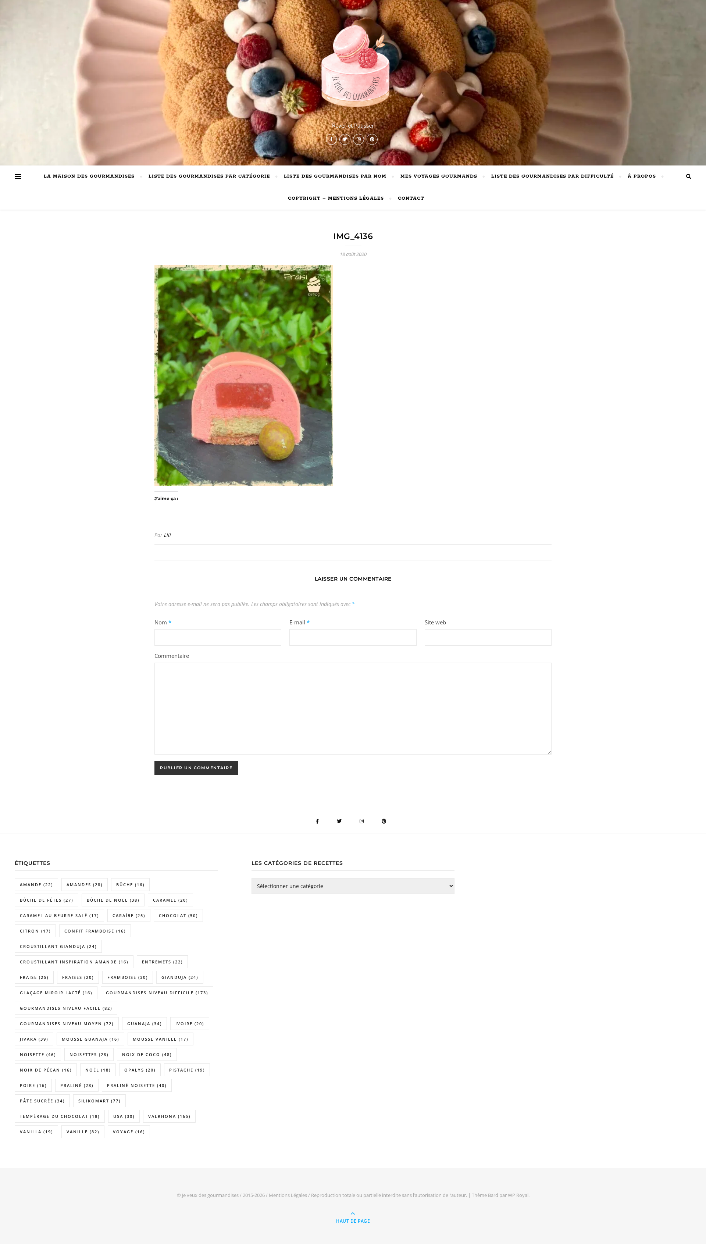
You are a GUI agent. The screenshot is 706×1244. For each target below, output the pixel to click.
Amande (36, 884)
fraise (34, 977)
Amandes (85, 884)
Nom (162, 622)
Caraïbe (129, 915)
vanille (83, 1131)
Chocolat (178, 915)
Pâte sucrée (42, 1101)
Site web (435, 622)
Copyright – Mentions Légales (336, 198)
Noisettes (88, 1054)
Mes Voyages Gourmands (438, 176)
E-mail (299, 622)
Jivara (34, 1039)
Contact (411, 198)
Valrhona (169, 1116)
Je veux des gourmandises (210, 1195)
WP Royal (518, 1195)
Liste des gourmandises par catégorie (209, 176)
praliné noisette (137, 1085)
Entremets (162, 962)
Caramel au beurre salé (59, 915)
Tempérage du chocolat (60, 1116)
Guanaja (144, 1023)
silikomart (99, 1101)
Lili (167, 534)
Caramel (170, 900)
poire (33, 1085)
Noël (98, 1070)
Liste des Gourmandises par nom (335, 176)
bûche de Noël (113, 900)
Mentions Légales (288, 1195)
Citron (35, 931)
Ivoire (189, 1023)
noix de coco (147, 1054)
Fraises (78, 977)
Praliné (76, 1085)
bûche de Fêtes (46, 900)
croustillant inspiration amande (74, 962)
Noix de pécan (46, 1070)
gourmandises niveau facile (66, 1008)
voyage (129, 1131)
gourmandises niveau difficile (157, 992)
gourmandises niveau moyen (67, 1023)
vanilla (36, 1131)
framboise (127, 977)
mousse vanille (160, 1039)
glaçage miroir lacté (56, 992)
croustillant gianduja (58, 946)
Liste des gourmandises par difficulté (552, 176)
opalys (140, 1070)
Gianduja (179, 977)
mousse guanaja (90, 1039)
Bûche (130, 884)
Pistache (187, 1070)
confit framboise (95, 931)
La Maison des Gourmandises (89, 176)
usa (124, 1116)
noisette (38, 1054)
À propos (642, 176)
